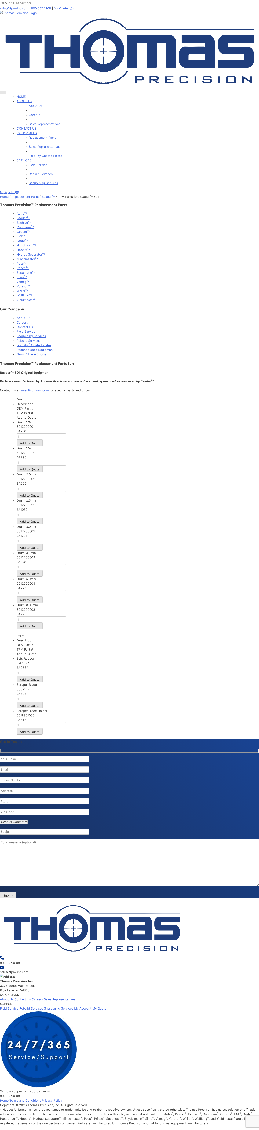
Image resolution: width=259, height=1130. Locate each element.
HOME (21, 97)
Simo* (22, 277)
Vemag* (23, 282)
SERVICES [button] (24, 160)
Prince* (23, 268)
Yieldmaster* (27, 300)
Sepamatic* (26, 272)
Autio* (22, 213)
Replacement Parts (42, 137)
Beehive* (24, 222)
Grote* (22, 241)
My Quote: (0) (64, 8)
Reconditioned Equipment (35, 350)
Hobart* (23, 250)
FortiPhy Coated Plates (45, 156)
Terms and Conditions (25, 1100)
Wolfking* (24, 295)
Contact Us (25, 327)
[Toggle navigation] (3, 92)
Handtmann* (26, 245)
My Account (82, 1008)
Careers (34, 115)
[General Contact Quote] (14, 822)
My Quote (99, 1008)
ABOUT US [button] (24, 101)
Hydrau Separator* (31, 254)
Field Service (38, 165)
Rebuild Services (41, 174)
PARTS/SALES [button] (27, 133)
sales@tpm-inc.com (14, 8)
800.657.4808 (41, 8)
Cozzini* (24, 232)
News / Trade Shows (31, 354)
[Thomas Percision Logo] (91, 953)
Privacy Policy (52, 1100)
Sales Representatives (44, 124)
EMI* (21, 236)
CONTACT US (26, 128)
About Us (35, 106)
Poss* (22, 263)
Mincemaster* (27, 259)
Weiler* (22, 291)
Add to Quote (29, 443)
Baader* (48, 197)
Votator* (24, 286)
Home (4, 197)
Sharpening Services (43, 183)
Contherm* (25, 227)
